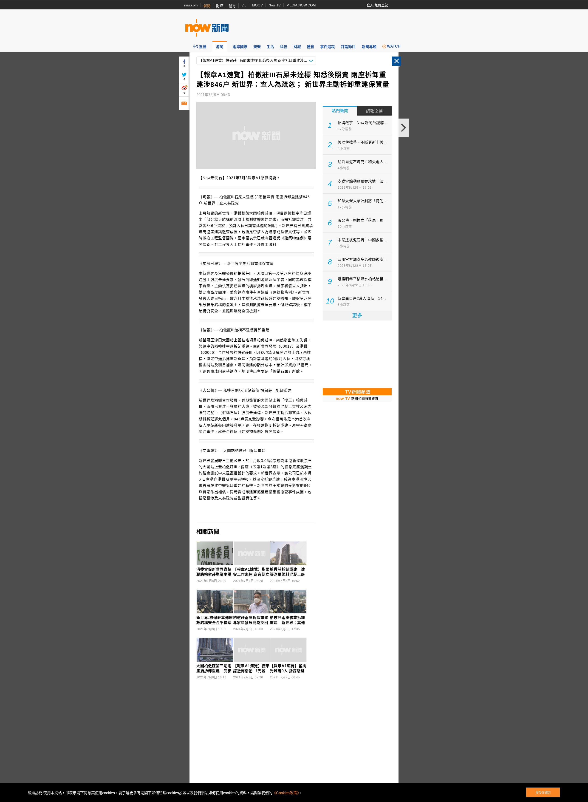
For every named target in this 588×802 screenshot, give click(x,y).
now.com (191, 5)
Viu (243, 5)
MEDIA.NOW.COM (301, 5)
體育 (232, 6)
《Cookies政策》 (285, 793)
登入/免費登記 (377, 5)
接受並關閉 (543, 792)
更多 (357, 315)
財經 (219, 6)
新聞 (207, 6)
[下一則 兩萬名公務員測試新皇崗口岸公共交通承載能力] (404, 128)
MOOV (257, 5)
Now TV (275, 5)
